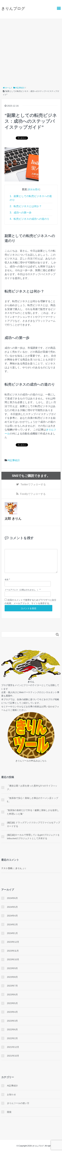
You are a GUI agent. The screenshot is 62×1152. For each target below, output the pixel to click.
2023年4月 (12, 1012)
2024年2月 (12, 924)
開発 (9, 1112)
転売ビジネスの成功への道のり (29, 219)
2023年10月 (13, 959)
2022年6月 (12, 1029)
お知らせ (11, 1094)
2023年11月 (13, 950)
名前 (6, 579)
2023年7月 (12, 985)
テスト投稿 (6, 868)
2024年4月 (12, 915)
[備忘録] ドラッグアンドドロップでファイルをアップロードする (33, 824)
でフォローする (33, 484)
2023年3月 (12, 1021)
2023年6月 (12, 994)
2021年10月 (13, 1055)
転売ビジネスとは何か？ (26, 206)
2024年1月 (12, 933)
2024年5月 (12, 907)
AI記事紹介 (13, 460)
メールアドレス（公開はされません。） (22, 590)
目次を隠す (33, 189)
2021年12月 (13, 1047)
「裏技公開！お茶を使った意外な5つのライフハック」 (32, 787)
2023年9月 (12, 968)
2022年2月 (12, 1038)
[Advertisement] (31, 51)
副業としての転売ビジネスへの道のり (31, 198)
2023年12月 (13, 942)
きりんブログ (13, 8)
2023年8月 (12, 977)
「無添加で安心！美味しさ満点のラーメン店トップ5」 (32, 800)
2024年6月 (12, 898)
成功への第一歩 (20, 212)
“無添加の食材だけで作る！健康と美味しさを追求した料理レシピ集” (33, 812)
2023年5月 (12, 1003)
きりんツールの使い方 (18, 1103)
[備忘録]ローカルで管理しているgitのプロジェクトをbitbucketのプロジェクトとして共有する (33, 837)
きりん (18, 868)
